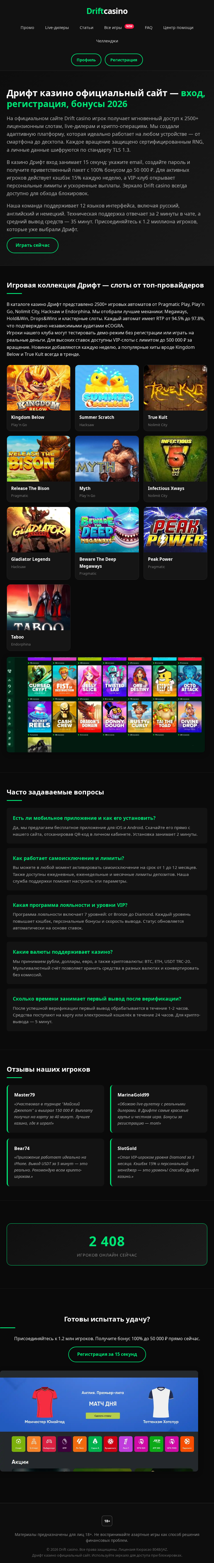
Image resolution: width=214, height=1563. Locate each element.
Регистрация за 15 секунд (107, 1354)
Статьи (86, 27)
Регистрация (123, 59)
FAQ (148, 27)
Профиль (86, 59)
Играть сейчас (33, 245)
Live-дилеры (57, 27)
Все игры (118, 27)
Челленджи (107, 41)
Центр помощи (178, 27)
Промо (27, 27)
